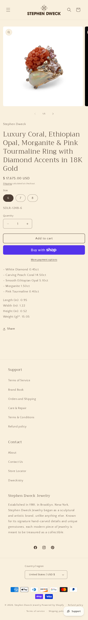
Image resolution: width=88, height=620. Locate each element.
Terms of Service (19, 380)
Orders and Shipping (22, 399)
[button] (8, 9)
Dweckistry (15, 480)
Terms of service (35, 611)
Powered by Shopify (53, 605)
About (12, 452)
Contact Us (15, 462)
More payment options (44, 259)
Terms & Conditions (21, 417)
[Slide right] (53, 113)
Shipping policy (57, 611)
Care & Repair (17, 408)
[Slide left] (34, 113)
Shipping (7, 184)
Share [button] (11, 328)
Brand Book (16, 389)
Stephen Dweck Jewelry (28, 605)
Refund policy (17, 426)
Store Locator (17, 471)
